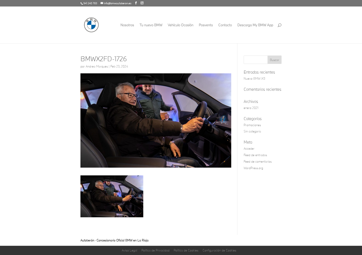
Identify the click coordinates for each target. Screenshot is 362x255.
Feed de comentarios (258, 161)
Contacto (225, 25)
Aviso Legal (129, 250)
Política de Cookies (186, 250)
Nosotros (127, 25)
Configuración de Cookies (219, 250)
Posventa (206, 25)
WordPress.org (253, 168)
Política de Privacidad (155, 250)
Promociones (252, 125)
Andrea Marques (97, 66)
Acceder (249, 148)
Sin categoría (252, 131)
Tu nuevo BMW (151, 25)
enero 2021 (251, 108)
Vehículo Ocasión (180, 25)
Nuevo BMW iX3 (254, 78)
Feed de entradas (255, 155)
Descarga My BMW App (255, 25)
